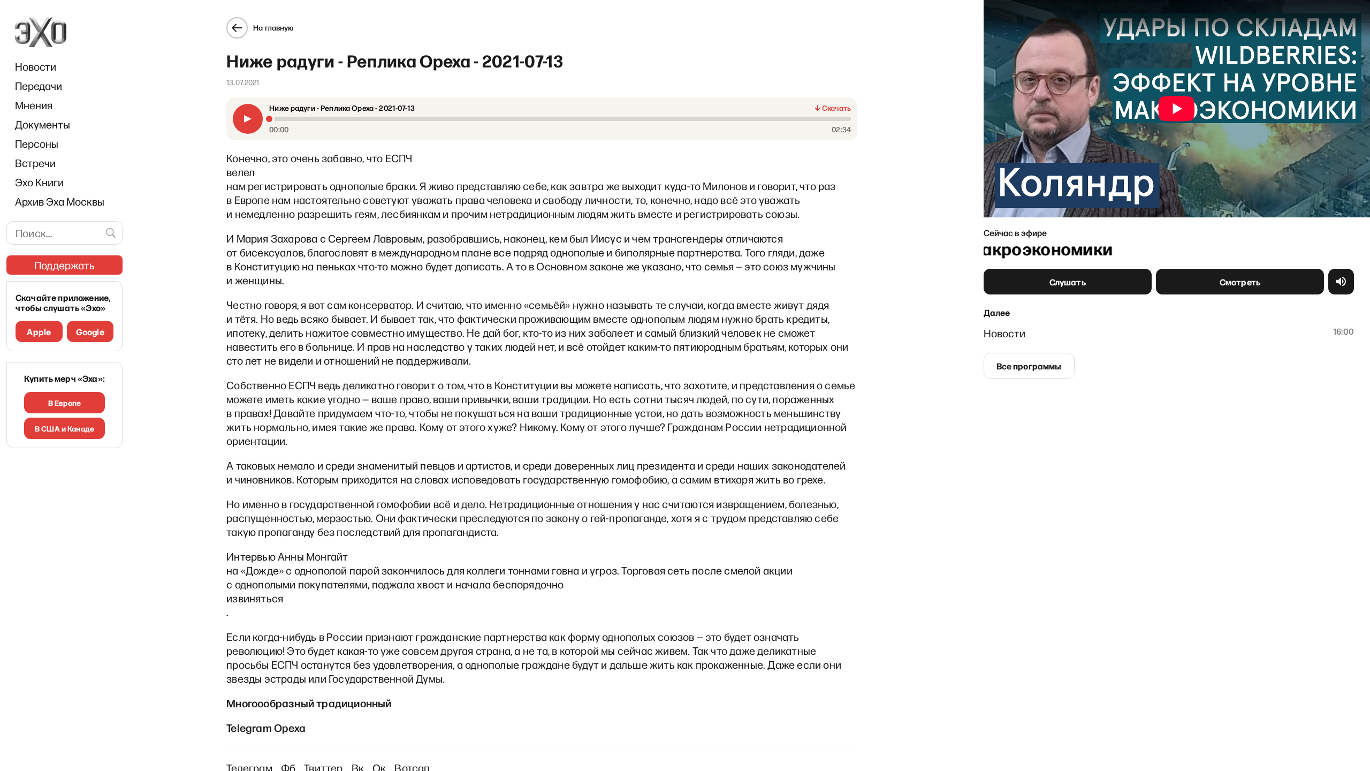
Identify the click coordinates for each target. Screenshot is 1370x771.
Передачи (38, 86)
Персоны (36, 143)
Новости (35, 66)
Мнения (33, 105)
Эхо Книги (39, 182)
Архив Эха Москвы (59, 201)
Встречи (35, 163)
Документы (42, 124)
